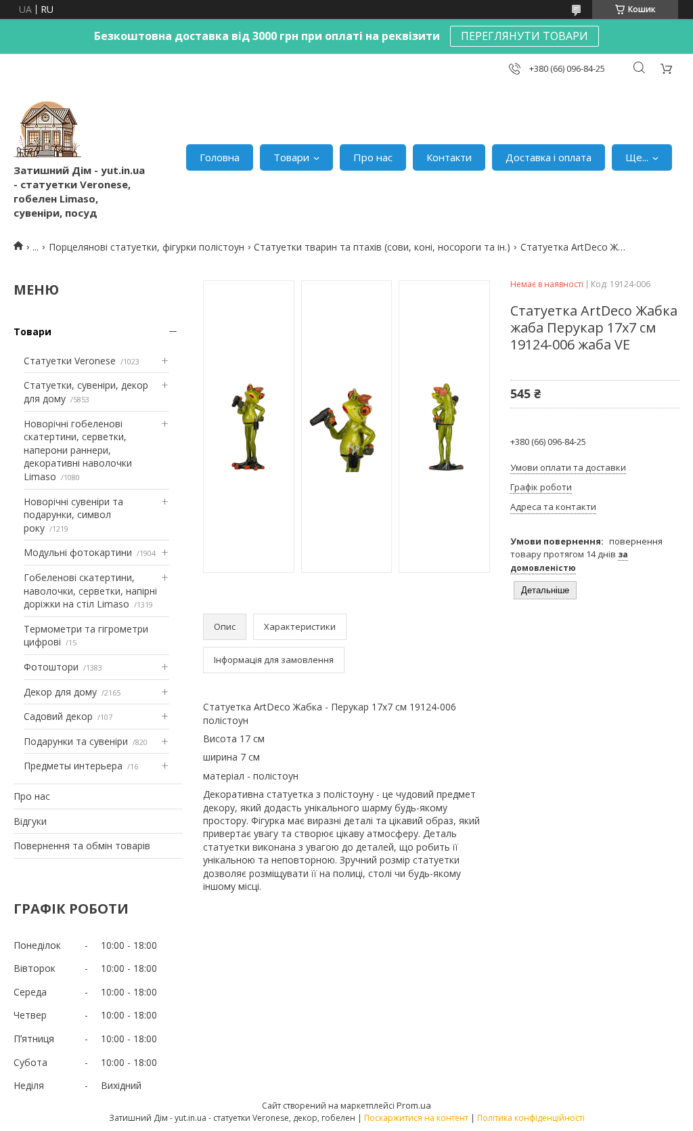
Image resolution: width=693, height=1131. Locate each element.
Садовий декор (58, 716)
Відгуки (30, 821)
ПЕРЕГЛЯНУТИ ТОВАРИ (524, 35)
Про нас (373, 157)
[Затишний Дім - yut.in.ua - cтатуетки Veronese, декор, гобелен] (47, 129)
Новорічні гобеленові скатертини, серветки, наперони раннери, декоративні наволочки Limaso (78, 450)
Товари (291, 157)
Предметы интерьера (73, 765)
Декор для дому (60, 691)
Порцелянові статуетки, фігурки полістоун (146, 246)
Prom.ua (414, 1105)
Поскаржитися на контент (416, 1118)
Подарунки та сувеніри (76, 741)
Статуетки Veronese (70, 360)
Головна (220, 157)
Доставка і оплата (548, 157)
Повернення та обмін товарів (82, 845)
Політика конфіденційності (531, 1118)
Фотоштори (51, 666)
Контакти (449, 157)
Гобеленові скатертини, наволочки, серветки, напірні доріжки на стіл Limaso (90, 590)
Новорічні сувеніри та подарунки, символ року (73, 514)
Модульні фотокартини (78, 552)
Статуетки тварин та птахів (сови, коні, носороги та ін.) (382, 246)
